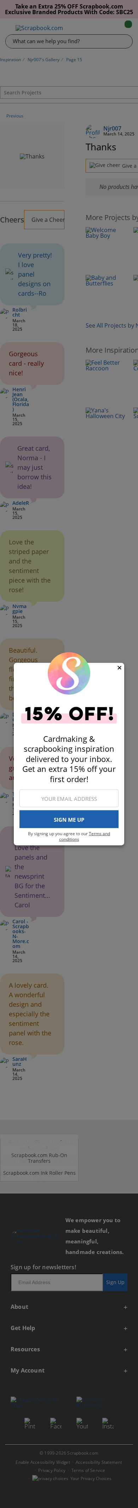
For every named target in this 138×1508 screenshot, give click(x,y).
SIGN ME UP (69, 819)
